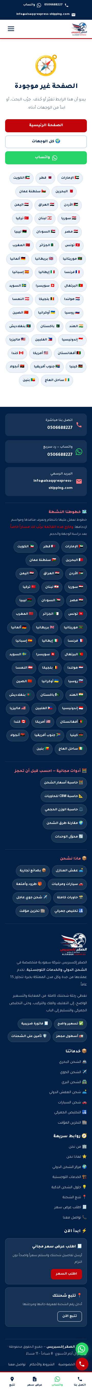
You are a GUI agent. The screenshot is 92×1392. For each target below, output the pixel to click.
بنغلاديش (20, 695)
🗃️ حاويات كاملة (70, 898)
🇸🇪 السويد (17, 286)
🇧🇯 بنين (29, 380)
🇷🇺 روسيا (72, 313)
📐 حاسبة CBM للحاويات (63, 796)
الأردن (76, 574)
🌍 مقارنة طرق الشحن (65, 823)
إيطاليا (50, 641)
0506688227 (60, 428)
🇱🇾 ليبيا (20, 232)
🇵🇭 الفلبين (43, 340)
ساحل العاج (71, 749)
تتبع (12, 1385)
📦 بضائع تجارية (33, 871)
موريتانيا (73, 628)
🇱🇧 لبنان (45, 218)
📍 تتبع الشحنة (75, 1197)
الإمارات (74, 547)
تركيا (29, 587)
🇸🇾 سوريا (68, 218)
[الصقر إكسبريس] (79, 29)
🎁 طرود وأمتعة (29, 884)
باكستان (50, 695)
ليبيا (25, 600)
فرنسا (75, 641)
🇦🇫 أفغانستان (69, 353)
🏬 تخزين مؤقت (32, 911)
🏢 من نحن (78, 1147)
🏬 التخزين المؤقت (72, 1123)
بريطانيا (45, 628)
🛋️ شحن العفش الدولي (68, 1092)
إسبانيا (24, 641)
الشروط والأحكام (42, 1365)
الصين (24, 681)
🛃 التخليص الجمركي (70, 1113)
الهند (76, 695)
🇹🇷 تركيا (22, 218)
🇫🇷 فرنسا (72, 272)
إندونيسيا (72, 708)
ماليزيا (18, 708)
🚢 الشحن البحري (73, 1062)
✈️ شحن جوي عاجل (31, 898)
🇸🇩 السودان (45, 232)
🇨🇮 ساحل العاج (57, 380)
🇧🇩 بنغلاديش (20, 326)
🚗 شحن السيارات (72, 1103)
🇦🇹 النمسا (20, 299)
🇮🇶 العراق (46, 205)
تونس (75, 614)
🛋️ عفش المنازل (69, 871)
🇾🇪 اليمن (21, 205)
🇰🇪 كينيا (76, 367)
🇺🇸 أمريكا (40, 353)
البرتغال (74, 655)
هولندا (75, 668)
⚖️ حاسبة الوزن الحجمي (64, 810)
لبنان (52, 587)
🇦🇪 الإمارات (70, 178)
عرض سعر (34, 1385)
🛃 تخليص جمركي (68, 911)
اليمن (26, 574)
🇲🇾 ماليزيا (17, 340)
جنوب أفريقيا (47, 735)
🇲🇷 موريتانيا (72, 259)
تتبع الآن (69, 1316)
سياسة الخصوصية (73, 1365)
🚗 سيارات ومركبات (67, 884)
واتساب (42, 158)
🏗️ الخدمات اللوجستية (70, 1177)
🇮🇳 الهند (76, 326)
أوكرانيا (50, 681)
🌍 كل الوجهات (46, 142)
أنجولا (17, 735)
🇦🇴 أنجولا (17, 367)
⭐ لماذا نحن (76, 1157)
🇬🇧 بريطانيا (44, 259)
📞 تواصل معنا (75, 1218)
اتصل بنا (80, 1385)
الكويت (25, 547)
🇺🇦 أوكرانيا (46, 313)
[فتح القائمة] (11, 29)
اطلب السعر (66, 1274)
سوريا (75, 587)
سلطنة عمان (42, 560)
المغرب (24, 614)
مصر (76, 600)
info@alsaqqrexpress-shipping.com (53, 484)
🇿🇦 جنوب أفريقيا (47, 367)
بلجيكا (50, 668)
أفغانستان (71, 722)
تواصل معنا (17, 1365)
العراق (51, 574)
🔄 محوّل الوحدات (69, 837)
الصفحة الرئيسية (46, 126)
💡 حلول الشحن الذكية (69, 1187)
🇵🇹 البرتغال (73, 286)
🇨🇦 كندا (17, 353)
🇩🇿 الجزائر (47, 245)
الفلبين (43, 708)
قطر (49, 547)
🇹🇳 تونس (72, 245)
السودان (50, 600)
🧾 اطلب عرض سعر (70, 1207)
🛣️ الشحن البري (74, 1082)
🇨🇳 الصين (20, 313)
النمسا (24, 668)
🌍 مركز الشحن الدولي (69, 1167)
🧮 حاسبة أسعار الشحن (63, 783)
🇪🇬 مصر (71, 232)
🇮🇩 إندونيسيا (72, 340)
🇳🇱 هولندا (72, 299)
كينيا (76, 735)
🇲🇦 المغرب (21, 245)
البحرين (74, 560)
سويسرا (45, 655)
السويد (17, 655)
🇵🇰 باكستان (50, 326)
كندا (20, 722)
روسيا (75, 681)
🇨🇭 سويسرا (45, 286)
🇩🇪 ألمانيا (17, 259)
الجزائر (51, 614)
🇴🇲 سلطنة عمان (32, 192)
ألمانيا (18, 628)
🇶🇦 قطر (45, 178)
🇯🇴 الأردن (71, 205)
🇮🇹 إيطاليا (47, 272)
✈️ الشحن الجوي (73, 1072)
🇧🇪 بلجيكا (46, 299)
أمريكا (42, 722)
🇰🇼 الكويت (21, 178)
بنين (43, 749)
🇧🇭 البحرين (64, 192)
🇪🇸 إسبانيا (20, 272)
